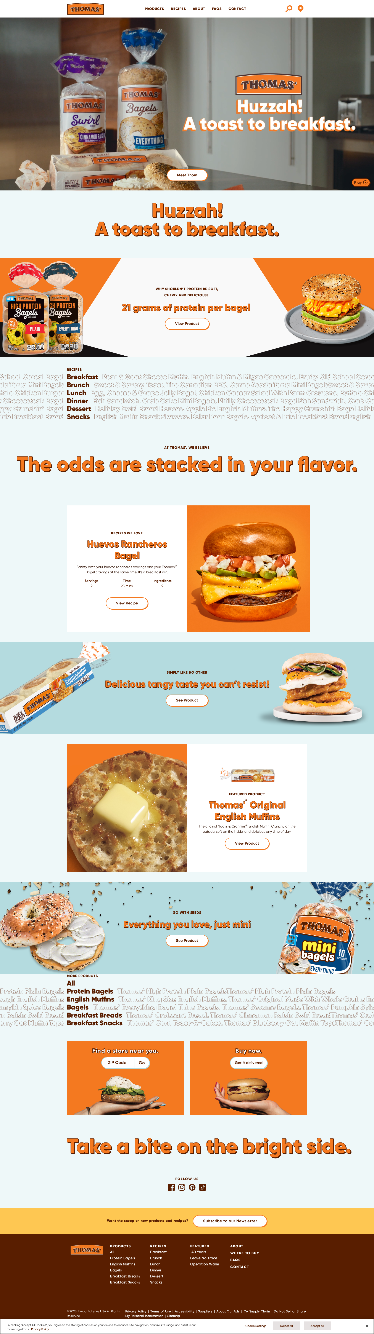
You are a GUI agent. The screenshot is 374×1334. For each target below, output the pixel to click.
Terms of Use (160, 1311)
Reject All (286, 1326)
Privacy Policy (136, 1311)
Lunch (155, 1264)
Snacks (156, 1282)
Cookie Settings (255, 1326)
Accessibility (184, 1311)
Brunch (156, 1258)
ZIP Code (117, 1062)
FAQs (217, 8)
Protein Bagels (122, 1258)
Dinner (155, 1270)
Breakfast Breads (125, 1276)
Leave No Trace (203, 1258)
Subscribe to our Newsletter (230, 1221)
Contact (237, 8)
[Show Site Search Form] (289, 8)
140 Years (198, 1252)
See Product (187, 700)
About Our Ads (228, 1311)
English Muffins (122, 1264)
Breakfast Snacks (125, 1282)
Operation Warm (204, 1264)
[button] (248, 1063)
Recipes (178, 8)
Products (120, 1246)
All (112, 1252)
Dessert (156, 1276)
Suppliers (205, 1311)
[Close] (367, 1326)
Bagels (116, 1270)
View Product (187, 323)
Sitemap (173, 1316)
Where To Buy (244, 1253)
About (199, 8)
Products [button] (154, 8)
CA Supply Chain (257, 1311)
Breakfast (158, 1252)
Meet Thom (187, 175)
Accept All (317, 1326)
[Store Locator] (300, 8)
